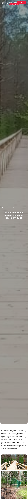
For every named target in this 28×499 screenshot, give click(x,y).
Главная (3, 207)
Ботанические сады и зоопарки (18, 207)
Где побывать (9, 207)
